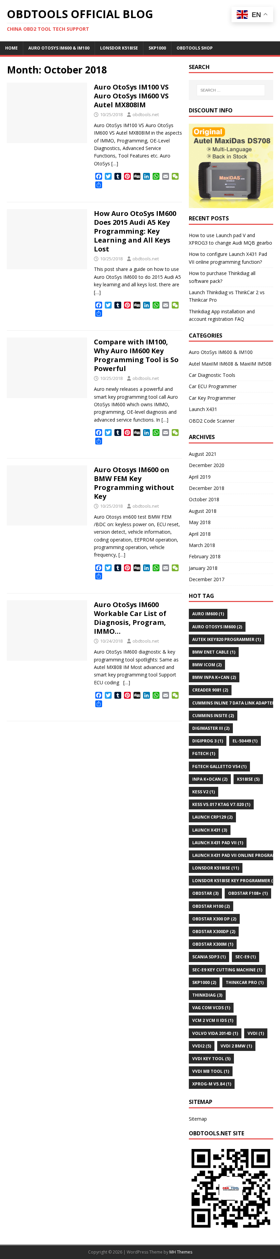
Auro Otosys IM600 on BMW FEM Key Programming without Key (134, 483)
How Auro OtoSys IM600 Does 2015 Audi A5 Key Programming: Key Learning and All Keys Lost (135, 231)
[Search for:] (231, 90)
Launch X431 (203, 409)
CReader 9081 (210, 690)
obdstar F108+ (248, 893)
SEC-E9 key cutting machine (227, 970)
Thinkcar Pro (245, 982)
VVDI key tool (211, 1059)
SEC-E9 (245, 957)
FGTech (203, 753)
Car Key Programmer (212, 398)
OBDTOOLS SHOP (195, 48)
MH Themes (180, 1252)
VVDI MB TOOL (210, 1071)
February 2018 (205, 556)
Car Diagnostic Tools (212, 375)
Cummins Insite (213, 716)
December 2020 (206, 465)
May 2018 (200, 522)
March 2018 (202, 545)
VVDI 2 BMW (236, 1046)
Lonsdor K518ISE (119, 48)
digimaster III (210, 728)
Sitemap (198, 1119)
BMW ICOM (207, 665)
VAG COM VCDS (211, 1008)
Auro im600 (208, 614)
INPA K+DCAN (209, 779)
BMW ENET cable (213, 652)
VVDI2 (201, 1046)
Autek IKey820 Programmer (226, 639)
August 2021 (202, 454)
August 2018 (202, 511)
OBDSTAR (205, 893)
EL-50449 (245, 741)
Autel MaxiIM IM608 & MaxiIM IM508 (230, 363)
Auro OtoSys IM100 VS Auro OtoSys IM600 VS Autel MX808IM (131, 95)
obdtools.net (145, 114)
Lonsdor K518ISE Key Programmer (234, 881)
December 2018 (206, 488)
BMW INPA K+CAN (214, 677)
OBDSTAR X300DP (213, 931)
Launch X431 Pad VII (217, 843)
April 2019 (200, 477)
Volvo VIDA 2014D (215, 1033)
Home (11, 48)
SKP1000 (157, 48)
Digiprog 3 (207, 741)
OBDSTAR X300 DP (214, 919)
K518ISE (248, 779)
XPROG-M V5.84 (211, 1084)
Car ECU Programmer (213, 386)
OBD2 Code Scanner (212, 421)
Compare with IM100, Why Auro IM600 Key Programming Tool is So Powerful (136, 355)
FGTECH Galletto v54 (219, 766)
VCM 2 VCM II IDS (212, 1020)
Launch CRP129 (212, 817)
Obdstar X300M (212, 944)
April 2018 (200, 534)
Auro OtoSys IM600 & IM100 (58, 48)
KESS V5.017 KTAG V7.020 (221, 804)
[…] (114, 163)
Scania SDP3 (209, 957)
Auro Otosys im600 (217, 627)
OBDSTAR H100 (211, 906)
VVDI (256, 1033)
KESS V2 (203, 792)
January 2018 (203, 568)
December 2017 (206, 579)
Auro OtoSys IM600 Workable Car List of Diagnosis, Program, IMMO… (130, 618)
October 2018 (204, 499)
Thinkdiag (207, 995)
